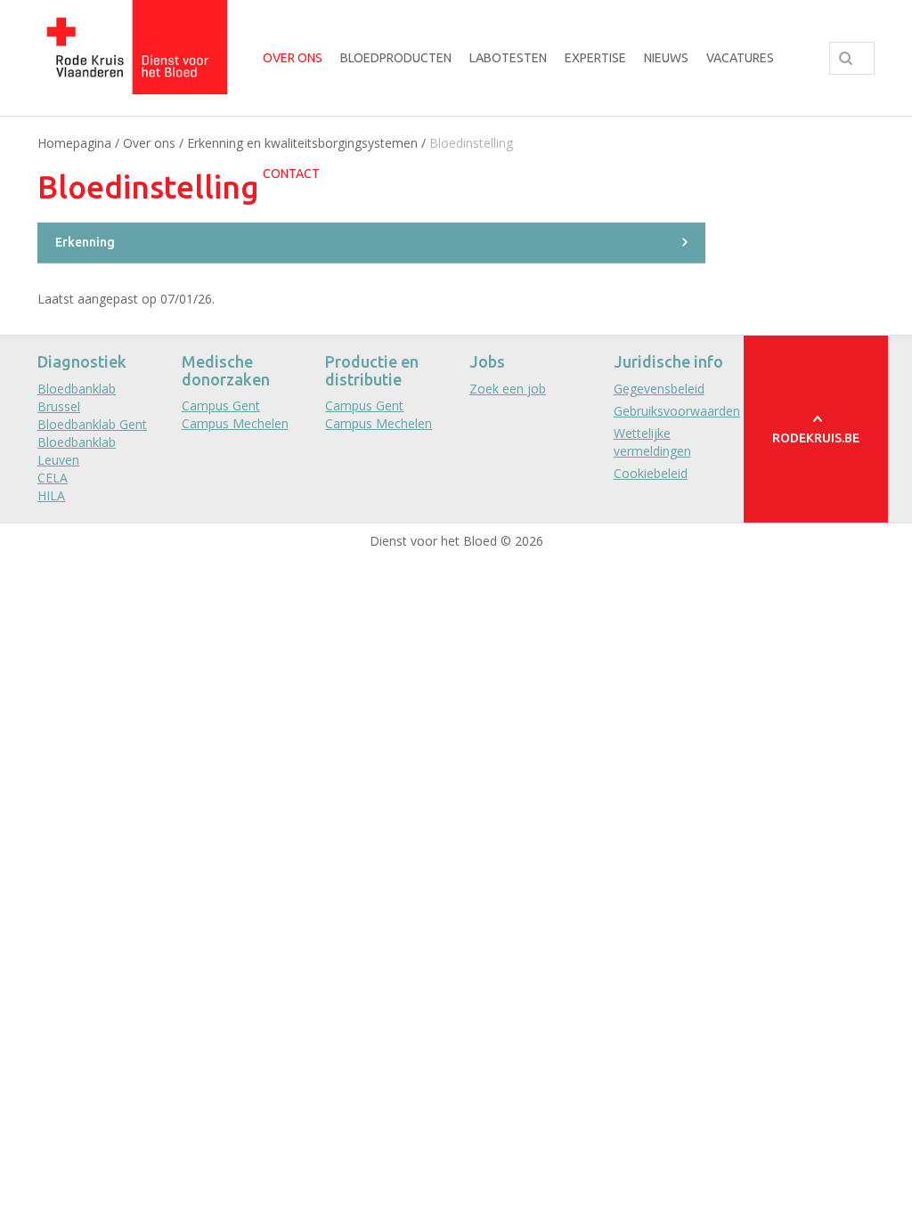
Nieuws (666, 58)
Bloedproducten (396, 58)
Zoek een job (507, 388)
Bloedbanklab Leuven (76, 451)
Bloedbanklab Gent (92, 424)
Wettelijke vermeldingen (652, 442)
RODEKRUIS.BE (815, 438)
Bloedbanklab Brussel (76, 397)
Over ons (292, 58)
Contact (291, 173)
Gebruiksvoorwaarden (677, 410)
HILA (51, 495)
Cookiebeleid (651, 473)
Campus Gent (221, 405)
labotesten (508, 58)
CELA (52, 477)
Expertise (595, 58)
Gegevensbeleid (659, 388)
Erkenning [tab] (85, 242)
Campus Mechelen (235, 423)
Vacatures (740, 58)
